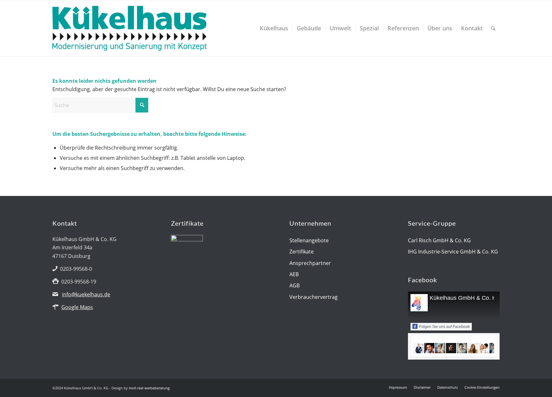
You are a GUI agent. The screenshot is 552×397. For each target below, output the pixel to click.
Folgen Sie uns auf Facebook (444, 326)
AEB (294, 274)
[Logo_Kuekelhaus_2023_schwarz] (129, 28)
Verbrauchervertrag (313, 296)
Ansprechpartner (310, 263)
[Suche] (493, 28)
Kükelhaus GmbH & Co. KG (465, 298)
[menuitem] (274, 28)
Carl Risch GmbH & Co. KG (439, 240)
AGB (294, 285)
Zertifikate (301, 251)
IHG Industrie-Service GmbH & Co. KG (453, 251)
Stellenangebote (309, 240)
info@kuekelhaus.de (86, 294)
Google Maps (77, 307)
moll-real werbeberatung (149, 387)
